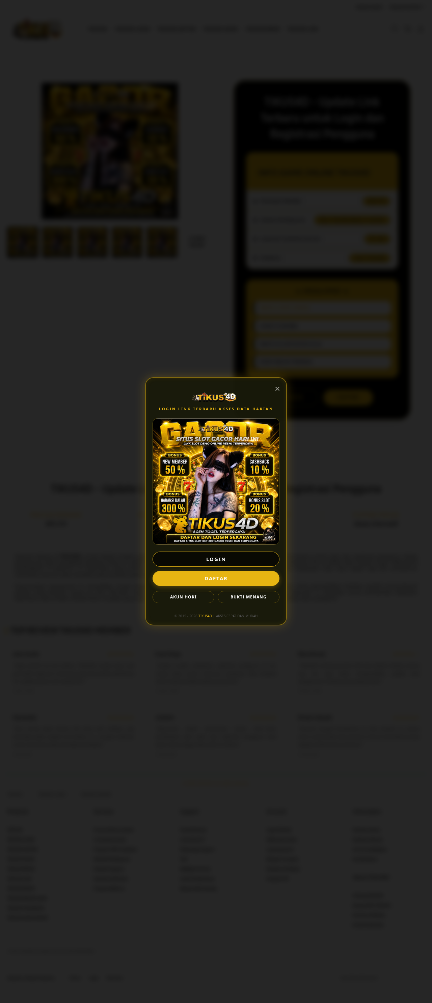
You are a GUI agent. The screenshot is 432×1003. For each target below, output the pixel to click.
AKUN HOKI (183, 597)
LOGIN (216, 559)
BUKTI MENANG (249, 597)
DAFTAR (216, 578)
